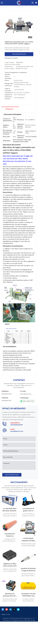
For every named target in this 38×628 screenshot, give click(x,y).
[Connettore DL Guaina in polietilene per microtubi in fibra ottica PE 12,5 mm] (9, 525)
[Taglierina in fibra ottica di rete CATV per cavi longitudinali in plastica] (9, 555)
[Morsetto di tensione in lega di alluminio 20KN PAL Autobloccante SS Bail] (28, 557)
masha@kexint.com (25, 394)
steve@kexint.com (16, 431)
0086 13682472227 (28, 401)
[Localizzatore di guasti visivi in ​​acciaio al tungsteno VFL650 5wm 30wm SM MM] (28, 500)
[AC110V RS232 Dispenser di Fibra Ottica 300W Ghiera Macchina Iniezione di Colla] (28, 528)
